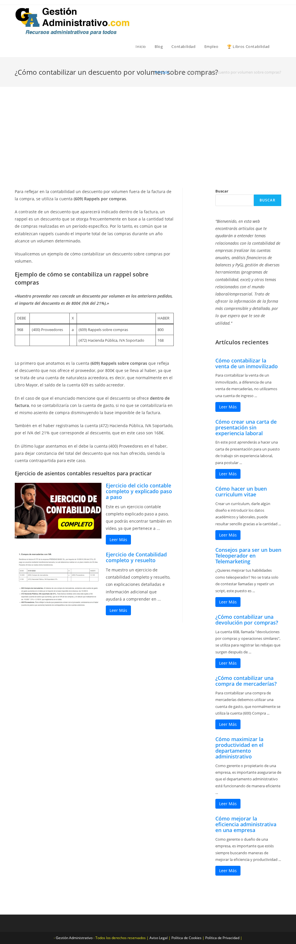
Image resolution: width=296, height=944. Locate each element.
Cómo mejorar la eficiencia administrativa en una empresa (245, 824)
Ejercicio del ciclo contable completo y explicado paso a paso (139, 491)
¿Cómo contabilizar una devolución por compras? (246, 619)
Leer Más (118, 539)
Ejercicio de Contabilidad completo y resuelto (136, 557)
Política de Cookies (186, 937)
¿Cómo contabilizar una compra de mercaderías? (246, 680)
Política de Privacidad (222, 937)
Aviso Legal (158, 937)
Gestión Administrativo (74, 937)
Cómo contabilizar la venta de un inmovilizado (246, 363)
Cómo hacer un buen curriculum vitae (241, 491)
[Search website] (280, 46)
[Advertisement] (148, 144)
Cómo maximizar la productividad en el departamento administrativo (239, 748)
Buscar (221, 191)
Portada (162, 72)
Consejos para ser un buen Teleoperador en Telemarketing (248, 555)
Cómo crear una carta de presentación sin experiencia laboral (246, 427)
